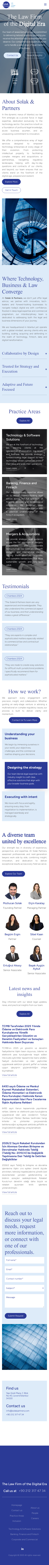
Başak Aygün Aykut (36, 967)
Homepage (16, 1505)
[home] (9, 5)
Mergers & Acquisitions (23, 534)
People (35, 1513)
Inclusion (17, 1521)
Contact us (12, 55)
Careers (35, 1518)
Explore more (11, 181)
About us (35, 1508)
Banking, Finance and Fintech (21, 485)
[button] (45, 5)
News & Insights (34, 55)
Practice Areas (17, 1515)
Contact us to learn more (24, 720)
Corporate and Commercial (25, 1539)
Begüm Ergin (12, 934)
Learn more (11, 468)
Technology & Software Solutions (23, 437)
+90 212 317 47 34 (15, 1414)
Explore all (24, 420)
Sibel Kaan (36, 934)
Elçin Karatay (37, 903)
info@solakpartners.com (17, 1410)
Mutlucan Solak (12, 903)
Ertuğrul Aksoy (12, 965)
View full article (9, 1075)
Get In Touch (11, 190)
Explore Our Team (13, 873)
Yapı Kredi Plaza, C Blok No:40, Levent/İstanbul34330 (17, 1396)
